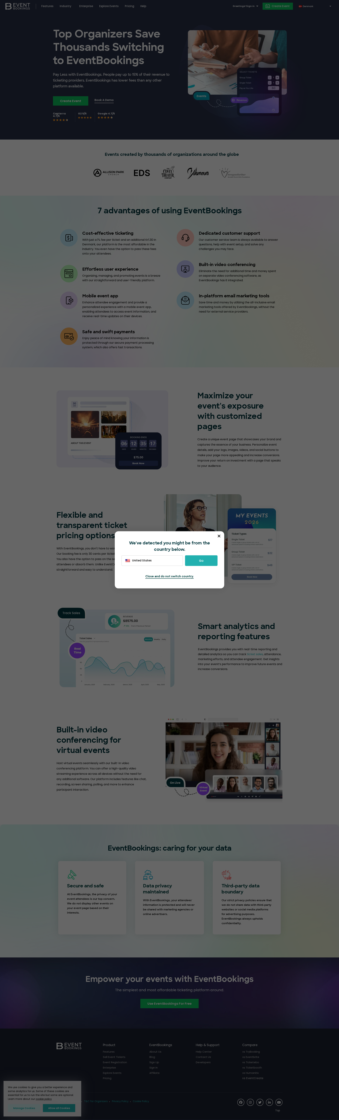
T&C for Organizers (96, 1101)
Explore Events (109, 6)
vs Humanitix (250, 1073)
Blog (152, 1057)
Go (201, 561)
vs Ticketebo (250, 1062)
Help (143, 6)
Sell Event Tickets (114, 1057)
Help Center (204, 1051)
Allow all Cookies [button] (59, 1108)
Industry (65, 6)
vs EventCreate (252, 1078)
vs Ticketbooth (252, 1067)
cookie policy (44, 1099)
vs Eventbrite (250, 1057)
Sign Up (154, 1062)
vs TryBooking (251, 1051)
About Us (155, 1051)
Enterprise (86, 6)
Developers (203, 1062)
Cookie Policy (141, 1101)
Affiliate (154, 1073)
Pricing (129, 6)
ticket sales (255, 654)
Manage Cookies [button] (24, 1108)
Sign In (153, 1067)
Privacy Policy (120, 1101)
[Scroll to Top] (278, 1110)
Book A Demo (104, 100)
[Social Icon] (240, 1102)
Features (47, 6)
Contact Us (203, 1057)
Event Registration (115, 1062)
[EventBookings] (17, 6)
